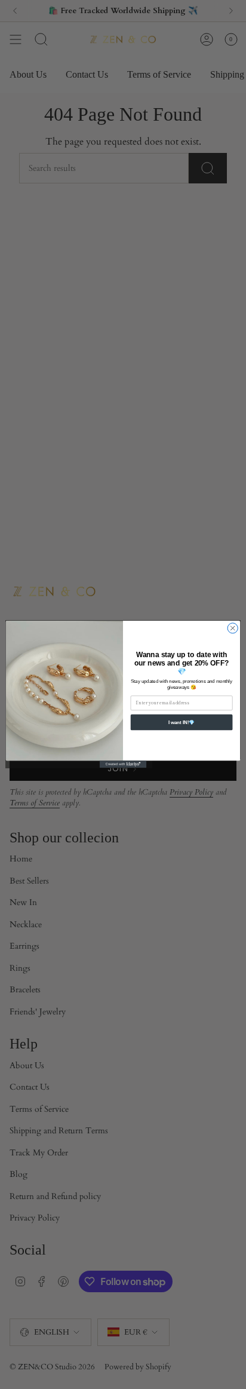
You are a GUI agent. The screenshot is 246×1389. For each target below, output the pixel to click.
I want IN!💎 (181, 722)
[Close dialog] (232, 628)
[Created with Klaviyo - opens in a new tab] (123, 764)
